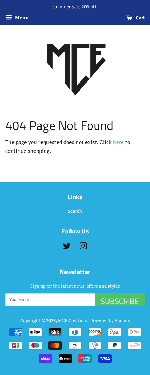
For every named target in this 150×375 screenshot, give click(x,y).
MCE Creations (73, 320)
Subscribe (120, 300)
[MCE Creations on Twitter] (67, 247)
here (118, 142)
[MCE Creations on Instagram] (83, 247)
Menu (21, 17)
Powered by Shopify (110, 320)
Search (75, 211)
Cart (140, 17)
